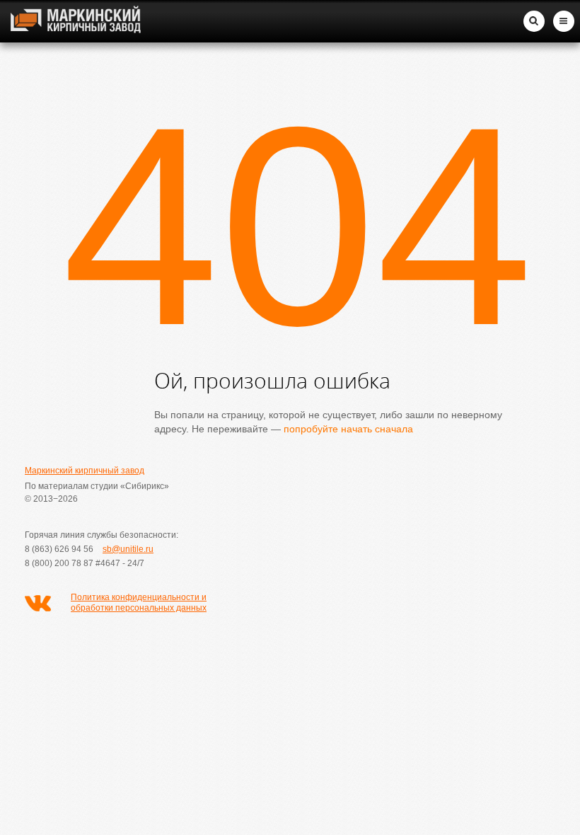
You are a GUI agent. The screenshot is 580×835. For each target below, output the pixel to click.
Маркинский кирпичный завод (84, 471)
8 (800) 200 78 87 (59, 563)
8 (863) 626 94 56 (59, 549)
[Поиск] (534, 21)
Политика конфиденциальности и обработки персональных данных (139, 602)
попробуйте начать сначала (348, 428)
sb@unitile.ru (128, 549)
